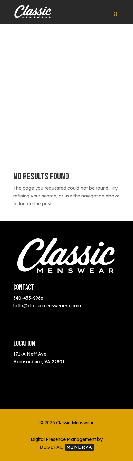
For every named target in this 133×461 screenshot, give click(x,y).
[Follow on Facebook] (36, 315)
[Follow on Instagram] (23, 315)
